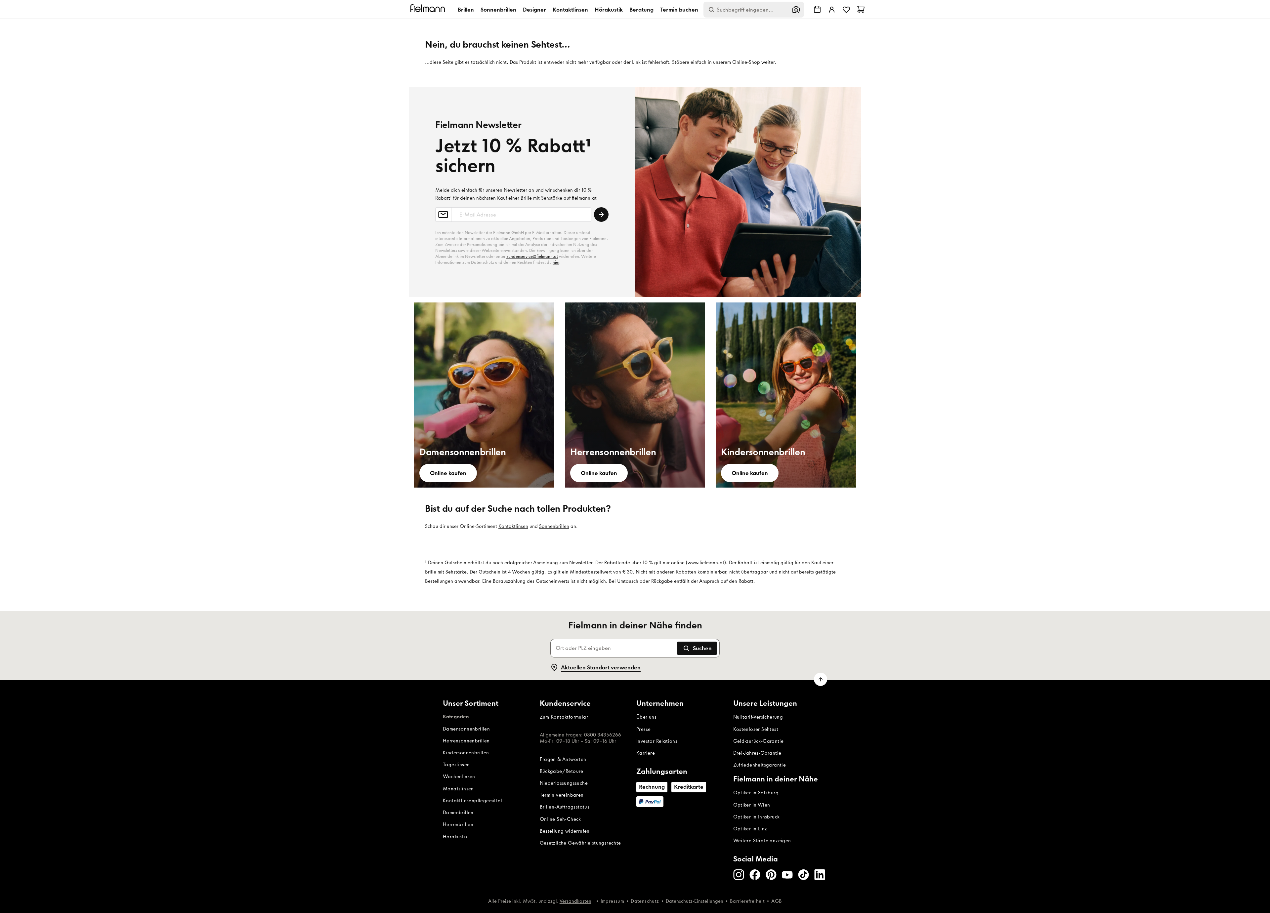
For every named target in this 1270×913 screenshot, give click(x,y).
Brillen (466, 9)
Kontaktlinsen (570, 9)
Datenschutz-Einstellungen (694, 901)
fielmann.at (584, 198)
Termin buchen (679, 9)
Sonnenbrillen (498, 9)
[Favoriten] (846, 9)
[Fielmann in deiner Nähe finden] (817, 9)
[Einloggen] (831, 9)
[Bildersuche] (796, 10)
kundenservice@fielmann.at (532, 256)
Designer (534, 9)
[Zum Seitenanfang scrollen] (820, 679)
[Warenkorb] (861, 9)
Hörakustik (609, 9)
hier (556, 262)
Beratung (641, 9)
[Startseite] (428, 9)
